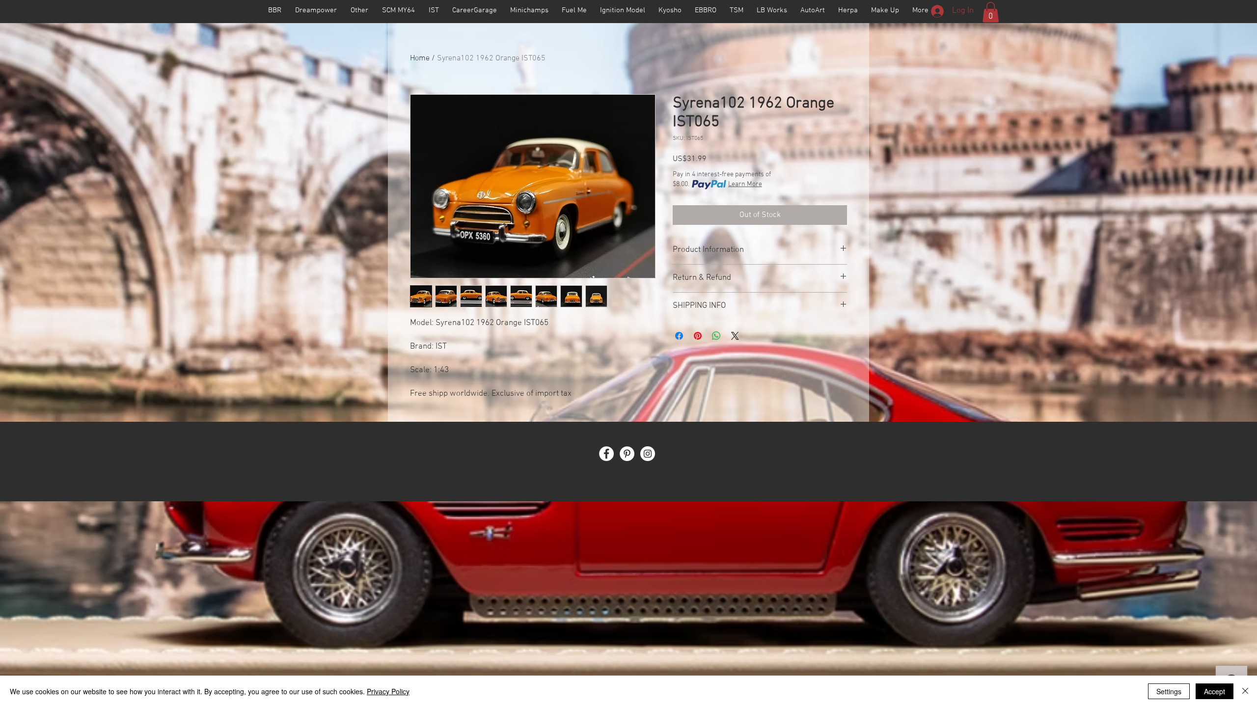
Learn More (745, 184)
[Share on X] (735, 336)
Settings (1168, 691)
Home (420, 58)
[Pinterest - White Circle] (627, 453)
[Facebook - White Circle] (606, 453)
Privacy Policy (388, 691)
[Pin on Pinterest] (698, 336)
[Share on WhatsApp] (716, 336)
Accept (1214, 691)
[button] (990, 12)
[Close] (1245, 691)
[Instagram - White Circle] (647, 453)
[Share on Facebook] (679, 336)
